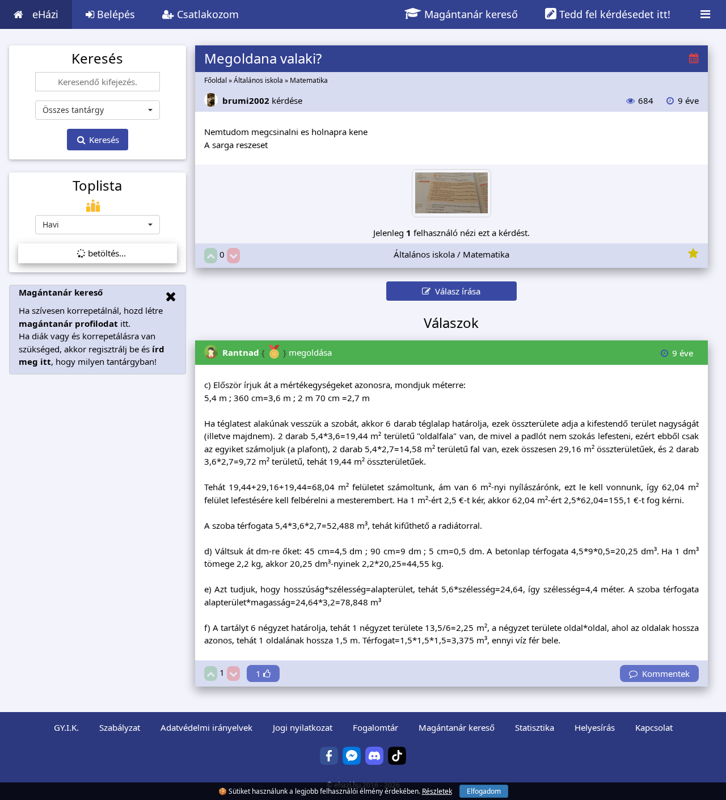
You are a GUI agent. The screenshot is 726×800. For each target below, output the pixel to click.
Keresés (103, 139)
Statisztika (534, 727)
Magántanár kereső (469, 14)
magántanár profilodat (68, 323)
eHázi (45, 14)
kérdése (262, 100)
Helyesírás (595, 727)
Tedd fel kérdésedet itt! (613, 14)
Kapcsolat (654, 727)
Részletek (437, 791)
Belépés (114, 14)
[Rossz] (233, 255)
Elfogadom (484, 791)
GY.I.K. (66, 727)
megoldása (277, 352)
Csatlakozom (206, 14)
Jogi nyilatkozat (302, 727)
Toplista (97, 185)
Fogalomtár (375, 727)
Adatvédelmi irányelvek (206, 727)
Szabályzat (119, 727)
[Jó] (210, 255)
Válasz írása (455, 291)
